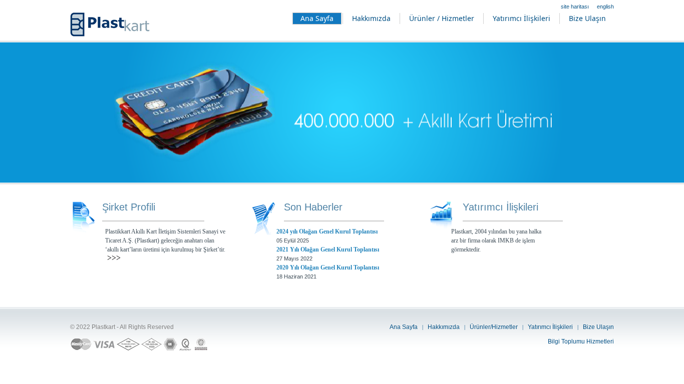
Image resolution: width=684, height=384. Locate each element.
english (605, 7)
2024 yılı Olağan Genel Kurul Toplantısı (327, 231)
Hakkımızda (444, 327)
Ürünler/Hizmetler (494, 327)
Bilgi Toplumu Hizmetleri (581, 341)
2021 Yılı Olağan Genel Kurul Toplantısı (327, 249)
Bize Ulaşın (598, 327)
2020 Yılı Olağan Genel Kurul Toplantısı (327, 267)
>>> (114, 258)
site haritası (575, 7)
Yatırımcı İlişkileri (550, 327)
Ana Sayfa (404, 327)
